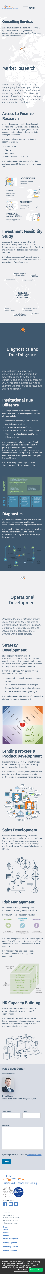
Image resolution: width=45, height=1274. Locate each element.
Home (5, 1227)
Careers (6, 1233)
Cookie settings (21, 1270)
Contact (6, 1236)
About (5, 1230)
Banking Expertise (10, 1243)
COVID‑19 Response (10, 1239)
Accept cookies (35, 1270)
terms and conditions (34, 1155)
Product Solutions (10, 1251)
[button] (28, 9)
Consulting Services (10, 1247)
